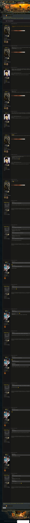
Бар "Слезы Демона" (21, 503)
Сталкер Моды (12, 13)
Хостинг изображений (11, 0)
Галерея (17, 13)
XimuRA (6, 25)
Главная (4, 13)
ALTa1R (6, 310)
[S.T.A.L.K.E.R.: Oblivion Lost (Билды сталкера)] (7, 2)
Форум (6, 13)
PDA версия (7, 0)
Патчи (15, 13)
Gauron (6, 69)
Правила (24, 13)
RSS (13, 0)
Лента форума (21, 13)
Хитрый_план (6, 202)
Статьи (8, 13)
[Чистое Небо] (14, 2)
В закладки (5, 0)
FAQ (19, 13)
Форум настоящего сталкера (6, 503)
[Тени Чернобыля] (11, 2)
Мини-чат (19, 519)
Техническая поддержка (13, 503)
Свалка (17, 503)
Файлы (10, 13)
